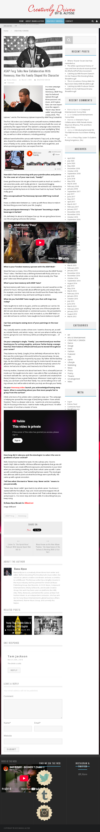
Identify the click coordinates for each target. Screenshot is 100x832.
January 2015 (72, 270)
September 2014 (73, 281)
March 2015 (71, 265)
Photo (70, 370)
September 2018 (73, 173)
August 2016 (72, 222)
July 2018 (70, 176)
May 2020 (71, 166)
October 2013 (72, 298)
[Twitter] (44, 785)
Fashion (71, 351)
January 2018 (72, 189)
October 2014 (72, 278)
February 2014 (73, 293)
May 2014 (71, 288)
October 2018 (72, 171)
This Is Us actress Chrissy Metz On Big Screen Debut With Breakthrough (79, 82)
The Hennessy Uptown (26, 117)
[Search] (93, 21)
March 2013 (71, 306)
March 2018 (71, 184)
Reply (14, 670)
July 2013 (70, 301)
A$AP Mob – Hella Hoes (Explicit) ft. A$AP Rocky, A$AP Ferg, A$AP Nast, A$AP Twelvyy (48, 621)
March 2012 (71, 316)
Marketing (72, 365)
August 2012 (72, 314)
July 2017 (70, 194)
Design (70, 346)
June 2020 (71, 163)
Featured (71, 354)
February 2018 (73, 186)
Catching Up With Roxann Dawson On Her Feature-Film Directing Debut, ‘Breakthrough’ (79, 76)
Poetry (70, 373)
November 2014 (73, 275)
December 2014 (73, 273)
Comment (8, 696)
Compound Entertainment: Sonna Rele (77, 110)
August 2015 (72, 253)
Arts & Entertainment (76, 337)
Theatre (71, 376)
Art (69, 335)
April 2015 (71, 263)
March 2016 (71, 235)
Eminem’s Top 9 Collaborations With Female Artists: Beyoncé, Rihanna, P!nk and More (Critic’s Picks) (78, 124)
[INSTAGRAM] (44, 820)
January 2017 (72, 209)
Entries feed (72, 404)
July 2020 (70, 161)
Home (21, 21)
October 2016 (72, 217)
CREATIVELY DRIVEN (54, 21)
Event (70, 348)
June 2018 (71, 178)
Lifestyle (71, 362)
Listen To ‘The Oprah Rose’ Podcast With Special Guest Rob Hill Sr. (18, 547)
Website (8, 735)
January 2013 (72, 311)
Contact (69, 21)
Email (37, 722)
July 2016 (70, 224)
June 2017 (71, 196)
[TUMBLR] (44, 803)
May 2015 (71, 260)
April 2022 (71, 158)
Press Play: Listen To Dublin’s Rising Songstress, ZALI (80, 138)
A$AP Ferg (9, 516)
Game (70, 359)
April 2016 (71, 232)
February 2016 (73, 237)
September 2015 (73, 250)
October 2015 (72, 247)
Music (70, 368)
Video (70, 381)
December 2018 (73, 168)
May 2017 (71, 199)
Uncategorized (74, 379)
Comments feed (73, 407)
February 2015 (73, 268)
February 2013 (73, 309)
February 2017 (73, 207)
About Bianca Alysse (35, 21)
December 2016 (73, 212)
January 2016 (72, 240)
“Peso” (6, 273)
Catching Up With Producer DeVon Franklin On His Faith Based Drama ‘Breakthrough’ (79, 89)
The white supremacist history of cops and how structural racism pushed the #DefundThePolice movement (80, 68)
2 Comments (56, 633)
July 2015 (70, 255)
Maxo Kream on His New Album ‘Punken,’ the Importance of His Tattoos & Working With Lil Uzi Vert (48, 548)
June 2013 (71, 304)
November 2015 (73, 245)
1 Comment (10, 83)
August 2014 (72, 283)
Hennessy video (18, 387)
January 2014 (72, 296)
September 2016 (73, 219)
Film (69, 357)
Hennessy (22, 516)
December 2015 (73, 242)
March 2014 (71, 291)
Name (7, 722)
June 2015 (71, 258)
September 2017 (73, 191)
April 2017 (71, 201)
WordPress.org (73, 409)
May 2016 (71, 229)
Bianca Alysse (12, 80)
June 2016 (71, 227)
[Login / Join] (97, 21)
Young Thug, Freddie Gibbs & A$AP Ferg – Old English (18, 624)
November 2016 (73, 214)
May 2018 (71, 181)
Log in (69, 401)
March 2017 (71, 204)
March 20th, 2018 (15, 660)
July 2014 (70, 286)
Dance (70, 343)
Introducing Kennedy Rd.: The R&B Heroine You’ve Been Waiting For (80, 132)
